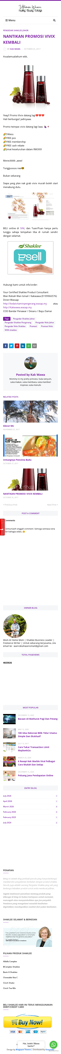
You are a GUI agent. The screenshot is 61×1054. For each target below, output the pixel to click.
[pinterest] (44, 998)
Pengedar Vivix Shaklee (15, 326)
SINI (22, 228)
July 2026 (30, 796)
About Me (8, 425)
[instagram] (16, 998)
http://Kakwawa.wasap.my (17, 307)
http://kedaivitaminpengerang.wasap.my (25, 303)
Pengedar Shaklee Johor (15, 30)
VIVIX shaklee (11, 330)
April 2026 (30, 801)
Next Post (51, 504)
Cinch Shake (8, 983)
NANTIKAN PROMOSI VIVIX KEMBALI (23, 493)
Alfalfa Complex (10, 961)
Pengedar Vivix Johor (45, 322)
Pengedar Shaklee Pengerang (18, 322)
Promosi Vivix (47, 326)
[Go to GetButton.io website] (53, 1051)
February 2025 (30, 817)
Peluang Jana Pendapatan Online (35, 775)
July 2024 (30, 822)
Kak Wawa (15, 49)
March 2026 (30, 806)
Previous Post (11, 504)
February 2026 (30, 812)
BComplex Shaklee (11, 966)
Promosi (33, 326)
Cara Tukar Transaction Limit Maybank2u (33, 749)
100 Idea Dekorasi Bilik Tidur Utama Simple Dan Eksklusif (37, 734)
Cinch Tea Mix (9, 988)
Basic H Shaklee (10, 972)
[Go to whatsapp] (53, 1045)
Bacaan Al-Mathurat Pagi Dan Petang (38, 718)
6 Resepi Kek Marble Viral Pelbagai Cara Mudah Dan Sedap (36, 763)
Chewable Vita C (10, 977)
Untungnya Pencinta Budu (17, 459)
